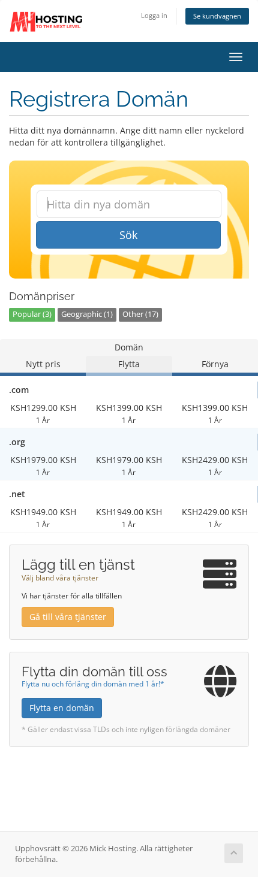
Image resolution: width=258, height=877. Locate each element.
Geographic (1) (87, 314)
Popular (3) (32, 314)
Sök (128, 235)
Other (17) (140, 314)
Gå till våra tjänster (67, 616)
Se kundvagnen (217, 15)
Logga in (154, 15)
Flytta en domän (61, 707)
